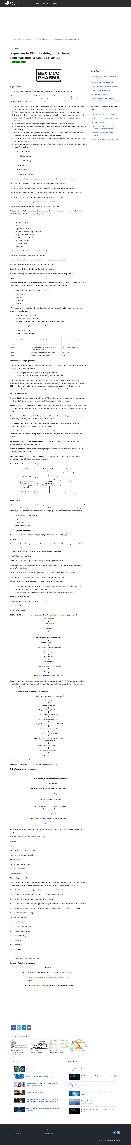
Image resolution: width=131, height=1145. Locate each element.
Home (38, 3)
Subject (46, 3)
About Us (17, 1130)
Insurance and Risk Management (102, 83)
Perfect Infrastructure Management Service (105, 118)
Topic (54, 3)
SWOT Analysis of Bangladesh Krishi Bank (105, 86)
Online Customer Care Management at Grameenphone (104, 77)
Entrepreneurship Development (22, 46)
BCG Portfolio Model (98, 94)
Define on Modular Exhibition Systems (104, 98)
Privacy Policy (49, 1134)
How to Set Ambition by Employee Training (105, 139)
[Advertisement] (65, 22)
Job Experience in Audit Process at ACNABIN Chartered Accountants (103, 127)
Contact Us (18, 1134)
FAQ (46, 1130)
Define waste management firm (101, 90)
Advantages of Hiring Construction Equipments (102, 134)
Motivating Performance (99, 122)
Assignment (16, 62)
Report (23, 62)
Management (16, 48)
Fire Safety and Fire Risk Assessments (104, 114)
